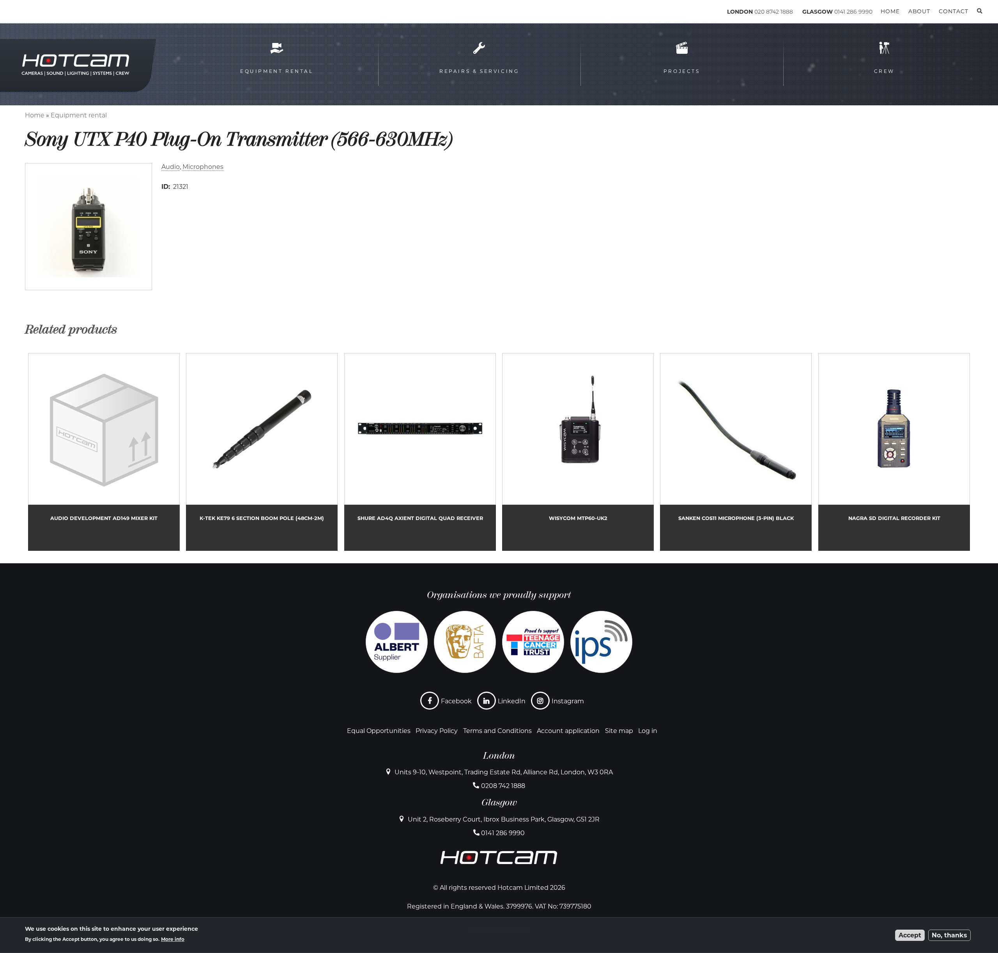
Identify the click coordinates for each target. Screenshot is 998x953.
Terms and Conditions (497, 731)
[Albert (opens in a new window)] (397, 642)
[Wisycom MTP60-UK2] (578, 452)
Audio (170, 166)
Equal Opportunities (379, 731)
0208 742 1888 (503, 786)
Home (34, 115)
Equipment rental (79, 115)
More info (172, 939)
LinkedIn (512, 701)
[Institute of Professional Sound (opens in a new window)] (601, 642)
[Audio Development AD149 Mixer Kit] (104, 452)
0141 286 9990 (853, 11)
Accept (910, 935)
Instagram (568, 701)
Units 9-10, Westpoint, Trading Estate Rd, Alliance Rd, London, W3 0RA (504, 772)
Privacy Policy (437, 731)
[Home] (59, 13)
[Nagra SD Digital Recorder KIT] (894, 452)
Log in (647, 731)
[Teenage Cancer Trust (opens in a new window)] (533, 642)
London (499, 755)
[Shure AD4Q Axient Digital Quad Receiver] (420, 452)
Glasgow (499, 802)
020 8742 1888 (773, 11)
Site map (619, 731)
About (919, 11)
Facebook (456, 701)
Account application (568, 731)
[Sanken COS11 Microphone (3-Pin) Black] (736, 452)
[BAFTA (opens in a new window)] (465, 642)
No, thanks (949, 935)
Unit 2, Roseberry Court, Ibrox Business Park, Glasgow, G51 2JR (504, 819)
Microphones (202, 166)
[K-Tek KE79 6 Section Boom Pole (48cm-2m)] (262, 452)
